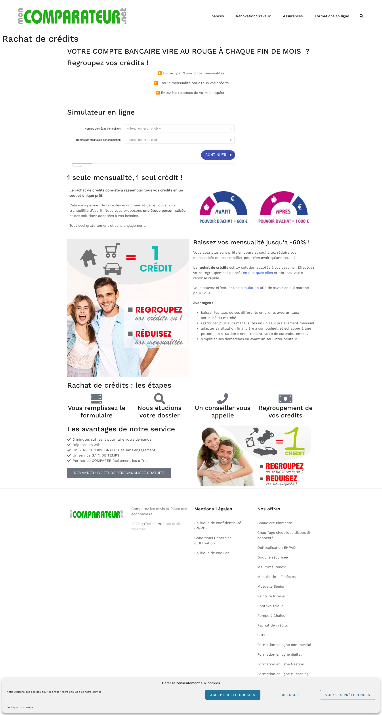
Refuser (290, 695)
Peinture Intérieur (272, 596)
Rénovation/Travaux (253, 16)
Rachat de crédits (272, 625)
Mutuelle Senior (271, 586)
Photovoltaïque (270, 606)
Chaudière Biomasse (274, 523)
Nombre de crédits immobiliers (103, 128)
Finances (216, 16)
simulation (250, 288)
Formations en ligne (332, 16)
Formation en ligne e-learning (283, 674)
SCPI (261, 635)
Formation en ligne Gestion (280, 664)
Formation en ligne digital (279, 654)
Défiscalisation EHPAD (276, 547)
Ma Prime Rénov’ (271, 567)
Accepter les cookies (232, 695)
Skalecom (152, 524)
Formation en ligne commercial (284, 645)
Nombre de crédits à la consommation (98, 139)
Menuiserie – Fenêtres (276, 577)
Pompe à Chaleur (272, 615)
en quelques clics (258, 273)
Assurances (293, 16)
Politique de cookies (20, 707)
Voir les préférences (347, 695)
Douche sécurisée (272, 557)
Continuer (215, 155)
